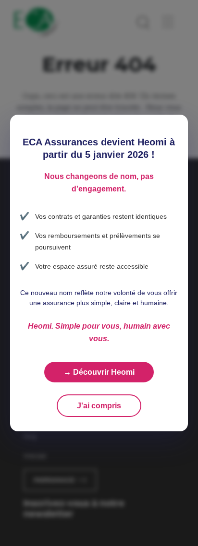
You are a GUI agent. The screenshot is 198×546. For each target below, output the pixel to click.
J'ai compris (99, 406)
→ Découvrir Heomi (99, 372)
